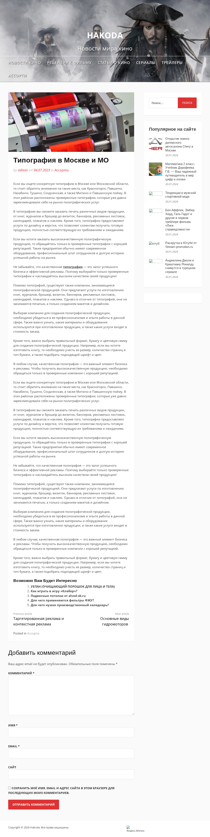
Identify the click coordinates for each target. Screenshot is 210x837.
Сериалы (145, 62)
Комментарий (21, 673)
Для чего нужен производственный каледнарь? (70, 605)
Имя (13, 725)
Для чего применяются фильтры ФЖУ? (62, 600)
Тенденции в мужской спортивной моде (180, 194)
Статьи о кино (114, 62)
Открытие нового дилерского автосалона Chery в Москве (179, 144)
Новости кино (24, 62)
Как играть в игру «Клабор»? (54, 591)
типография (73, 267)
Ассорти (17, 75)
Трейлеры (172, 62)
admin (23, 170)
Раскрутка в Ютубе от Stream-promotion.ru (181, 244)
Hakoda (105, 35)
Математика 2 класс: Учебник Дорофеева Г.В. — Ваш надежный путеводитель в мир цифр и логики (180, 171)
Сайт (12, 767)
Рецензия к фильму (69, 62)
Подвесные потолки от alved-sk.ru (58, 596)
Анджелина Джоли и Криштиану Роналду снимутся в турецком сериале (180, 266)
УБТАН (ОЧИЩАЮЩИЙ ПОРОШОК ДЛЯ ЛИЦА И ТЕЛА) (73, 586)
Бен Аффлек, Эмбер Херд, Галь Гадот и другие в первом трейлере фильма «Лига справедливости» (179, 219)
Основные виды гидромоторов (114, 619)
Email (14, 746)
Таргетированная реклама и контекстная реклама (38, 619)
